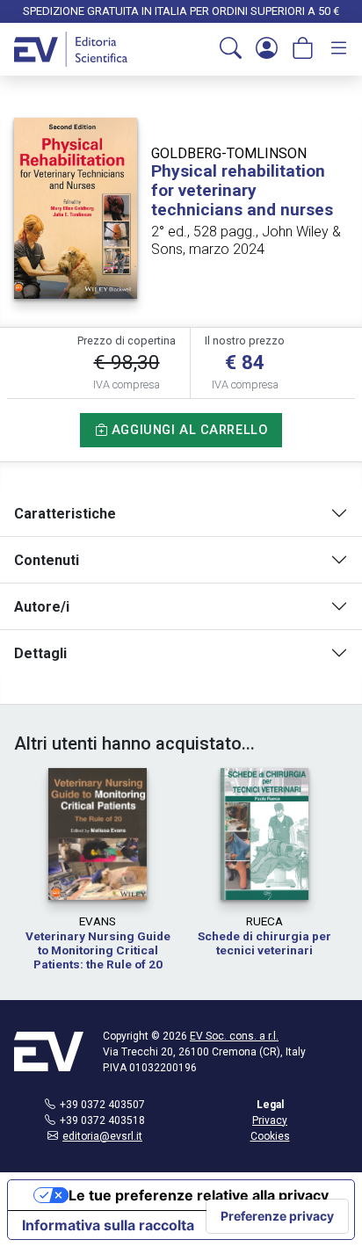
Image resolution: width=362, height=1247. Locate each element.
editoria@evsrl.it (102, 1136)
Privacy (269, 1120)
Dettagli (40, 653)
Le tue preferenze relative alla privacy (199, 1195)
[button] (231, 49)
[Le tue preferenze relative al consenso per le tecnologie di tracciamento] (277, 1216)
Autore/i (41, 606)
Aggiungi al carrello (187, 430)
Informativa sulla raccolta (108, 1225)
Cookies (270, 1136)
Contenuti (46, 560)
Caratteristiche (65, 513)
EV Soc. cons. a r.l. (234, 1036)
